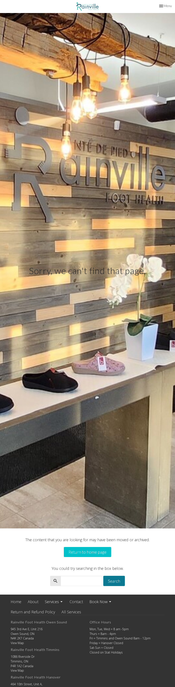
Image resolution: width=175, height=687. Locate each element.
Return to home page (87, 551)
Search (114, 580)
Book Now (98, 601)
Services (52, 601)
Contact (76, 601)
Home (16, 601)
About (33, 601)
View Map (17, 643)
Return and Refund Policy (33, 611)
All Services (71, 611)
